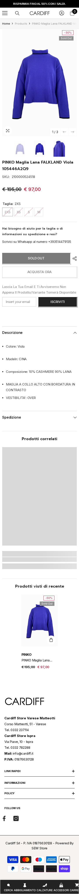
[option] (39, 82)
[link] (39, 559)
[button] (64, 132)
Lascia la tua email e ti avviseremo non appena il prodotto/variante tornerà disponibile (39, 289)
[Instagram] (16, 818)
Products (21, 23)
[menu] (4, 13)
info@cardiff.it (23, 753)
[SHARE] (73, 258)
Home (6, 23)
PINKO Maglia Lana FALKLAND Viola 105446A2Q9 (36, 660)
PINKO (27, 654)
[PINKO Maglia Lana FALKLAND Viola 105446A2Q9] (40, 620)
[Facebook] (4, 818)
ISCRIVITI (57, 302)
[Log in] (61, 13)
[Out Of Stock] (51, 639)
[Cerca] (17, 13)
